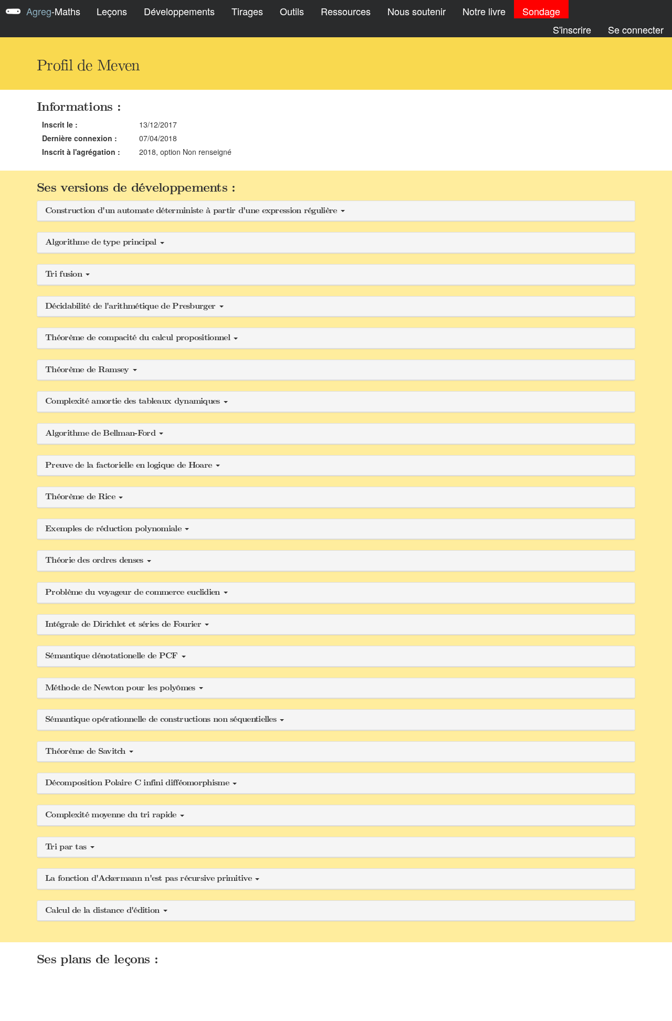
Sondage (541, 11)
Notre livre (484, 11)
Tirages (247, 11)
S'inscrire (572, 29)
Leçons (112, 11)
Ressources (346, 11)
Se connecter (636, 29)
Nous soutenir (416, 11)
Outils (292, 11)
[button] (336, 211)
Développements (179, 11)
